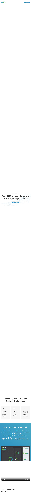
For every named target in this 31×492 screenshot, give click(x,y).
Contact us (6, 2)
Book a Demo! (27, 2)
